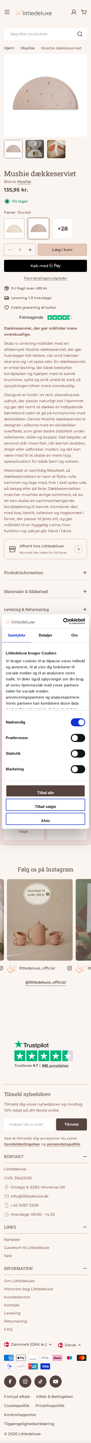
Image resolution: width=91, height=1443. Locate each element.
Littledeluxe (29, 1433)
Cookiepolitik (16, 1405)
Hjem (9, 48)
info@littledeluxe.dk (30, 1196)
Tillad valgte (45, 806)
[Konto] (74, 12)
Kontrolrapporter (20, 1414)
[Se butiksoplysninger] (79, 549)
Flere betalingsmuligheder (45, 278)
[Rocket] (38, 228)
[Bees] (14, 228)
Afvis (45, 821)
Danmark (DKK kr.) (29, 1344)
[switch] (78, 738)
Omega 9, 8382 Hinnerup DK (38, 1187)
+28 (63, 228)
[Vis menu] (7, 12)
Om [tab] (74, 635)
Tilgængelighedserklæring (29, 1423)
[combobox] (45, 34)
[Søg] (80, 34)
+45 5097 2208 (25, 1205)
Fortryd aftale (17, 1396)
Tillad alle (45, 793)
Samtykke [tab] (16, 635)
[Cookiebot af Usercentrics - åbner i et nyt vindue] (64, 621)
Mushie (28, 48)
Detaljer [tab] (46, 635)
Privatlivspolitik (49, 1405)
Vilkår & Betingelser (54, 1396)
